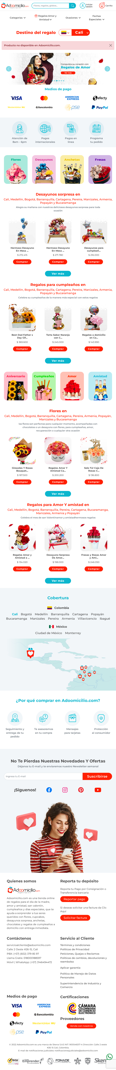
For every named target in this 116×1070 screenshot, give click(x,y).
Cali (15, 614)
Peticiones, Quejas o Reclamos (79, 953)
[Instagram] (65, 790)
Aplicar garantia (70, 967)
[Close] (110, 45)
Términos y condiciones (75, 945)
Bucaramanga (16, 618)
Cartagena (80, 614)
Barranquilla (60, 614)
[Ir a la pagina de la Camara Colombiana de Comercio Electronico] (81, 1008)
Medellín (41, 614)
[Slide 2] (57, 81)
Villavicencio (87, 618)
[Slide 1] (54, 81)
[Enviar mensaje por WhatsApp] (109, 1057)
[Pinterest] (81, 790)
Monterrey (73, 633)
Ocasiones (72, 17)
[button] (22, 247)
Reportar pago (74, 899)
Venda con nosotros (81, 1026)
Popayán (97, 614)
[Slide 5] (63, 81)
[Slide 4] (61, 81)
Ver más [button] (58, 273)
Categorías (16, 17)
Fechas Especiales (95, 18)
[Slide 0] (52, 81)
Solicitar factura (75, 918)
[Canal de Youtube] (98, 790)
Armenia (68, 618)
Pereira (53, 618)
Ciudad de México (48, 633)
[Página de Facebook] (49, 790)
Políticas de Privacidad (74, 949)
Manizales (37, 618)
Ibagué (105, 618)
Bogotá (26, 614)
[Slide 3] (59, 81)
